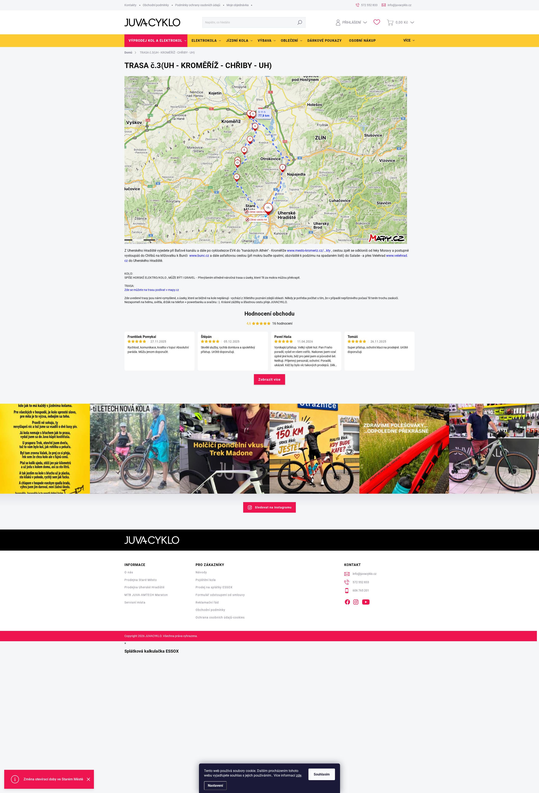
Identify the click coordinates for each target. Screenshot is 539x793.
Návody (201, 572)
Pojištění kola (206, 580)
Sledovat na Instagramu (273, 507)
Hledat (300, 22)
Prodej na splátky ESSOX (214, 587)
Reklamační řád (207, 602)
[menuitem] (155, 40)
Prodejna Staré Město (140, 580)
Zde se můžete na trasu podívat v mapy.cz (151, 290)
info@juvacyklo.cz (364, 573)
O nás (128, 572)
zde (298, 775)
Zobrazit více (269, 380)
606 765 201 (361, 590)
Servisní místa (134, 602)
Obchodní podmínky (156, 5)
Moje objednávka (238, 5)
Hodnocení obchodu (269, 313)
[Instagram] (356, 601)
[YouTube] (366, 601)
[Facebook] (347, 601)
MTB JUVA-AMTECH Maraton (146, 595)
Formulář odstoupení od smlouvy (220, 595)
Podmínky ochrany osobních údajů (197, 5)
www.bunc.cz (199, 256)
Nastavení (215, 786)
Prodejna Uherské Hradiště (144, 587)
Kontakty (130, 5)
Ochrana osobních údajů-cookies (220, 617)
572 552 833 (361, 582)
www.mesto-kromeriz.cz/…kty (309, 251)
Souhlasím (322, 774)
